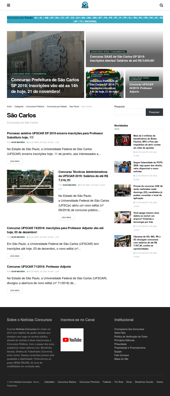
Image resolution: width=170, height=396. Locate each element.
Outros (160, 381)
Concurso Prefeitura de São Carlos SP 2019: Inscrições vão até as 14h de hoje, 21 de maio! (104, 86)
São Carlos (87, 106)
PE (115, 17)
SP (75, 21)
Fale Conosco (121, 355)
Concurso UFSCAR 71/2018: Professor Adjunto (39, 266)
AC (36, 17)
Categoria (18, 106)
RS (151, 17)
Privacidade (120, 344)
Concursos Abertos (67, 381)
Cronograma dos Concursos (129, 329)
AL (41, 17)
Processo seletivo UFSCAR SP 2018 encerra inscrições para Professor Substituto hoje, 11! (55, 135)
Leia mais (16, 161)
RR (146, 17)
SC (156, 17)
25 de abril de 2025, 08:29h (41, 142)
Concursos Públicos (35, 106)
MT (100, 17)
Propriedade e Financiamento (130, 347)
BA (57, 17)
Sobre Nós (120, 332)
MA (83, 17)
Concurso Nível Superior (100, 75)
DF (67, 17)
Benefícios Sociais (144, 381)
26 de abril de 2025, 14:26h (104, 67)
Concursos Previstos (90, 381)
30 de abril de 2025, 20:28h (45, 97)
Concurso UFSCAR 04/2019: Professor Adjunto (141, 87)
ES (72, 17)
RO (140, 17)
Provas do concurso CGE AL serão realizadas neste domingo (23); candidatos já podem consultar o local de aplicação (148, 192)
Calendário (49, 381)
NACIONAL (91, 21)
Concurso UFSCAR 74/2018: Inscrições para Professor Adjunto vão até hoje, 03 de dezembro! (55, 230)
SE (161, 17)
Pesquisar (119, 106)
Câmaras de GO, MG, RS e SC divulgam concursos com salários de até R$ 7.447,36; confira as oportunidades (147, 242)
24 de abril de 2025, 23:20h (41, 237)
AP (51, 17)
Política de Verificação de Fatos (130, 336)
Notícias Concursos (26, 329)
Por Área (119, 381)
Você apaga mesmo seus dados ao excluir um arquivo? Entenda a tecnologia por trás (146, 217)
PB (110, 17)
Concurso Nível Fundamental (29, 73)
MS (95, 17)
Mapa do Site (121, 358)
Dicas (129, 381)
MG (89, 17)
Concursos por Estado (57, 106)
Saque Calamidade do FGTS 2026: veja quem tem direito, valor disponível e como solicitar (148, 167)
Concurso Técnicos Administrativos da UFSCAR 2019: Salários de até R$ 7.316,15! (83, 176)
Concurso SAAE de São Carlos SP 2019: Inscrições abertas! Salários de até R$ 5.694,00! (122, 58)
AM (46, 17)
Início (9, 106)
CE (62, 17)
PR (125, 17)
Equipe (118, 351)
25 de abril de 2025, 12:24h (92, 185)
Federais (107, 381)
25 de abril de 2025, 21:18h (104, 97)
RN (135, 17)
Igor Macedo (22, 97)
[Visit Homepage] (85, 5)
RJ (129, 17)
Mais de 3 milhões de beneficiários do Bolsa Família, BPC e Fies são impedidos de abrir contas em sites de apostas (147, 141)
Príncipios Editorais (124, 340)
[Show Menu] (8, 5)
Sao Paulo (74, 106)
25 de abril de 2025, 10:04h (143, 97)
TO (81, 21)
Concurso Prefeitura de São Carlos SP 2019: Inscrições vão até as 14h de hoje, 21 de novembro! (45, 85)
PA (105, 17)
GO (78, 17)
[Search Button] (161, 5)
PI (120, 17)
